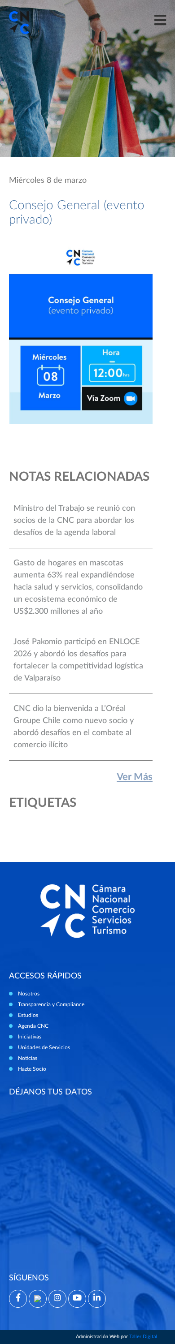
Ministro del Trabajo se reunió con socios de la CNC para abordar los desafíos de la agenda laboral (74, 520)
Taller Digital (143, 1336)
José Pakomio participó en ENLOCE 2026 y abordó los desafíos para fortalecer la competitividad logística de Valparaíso (78, 660)
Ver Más (135, 777)
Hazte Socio (32, 1069)
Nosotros (28, 993)
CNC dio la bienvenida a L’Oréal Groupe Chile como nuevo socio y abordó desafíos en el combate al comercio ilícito (73, 727)
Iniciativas (29, 1036)
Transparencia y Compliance (51, 1004)
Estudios (28, 1015)
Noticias (27, 1058)
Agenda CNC (33, 1026)
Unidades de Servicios (44, 1047)
